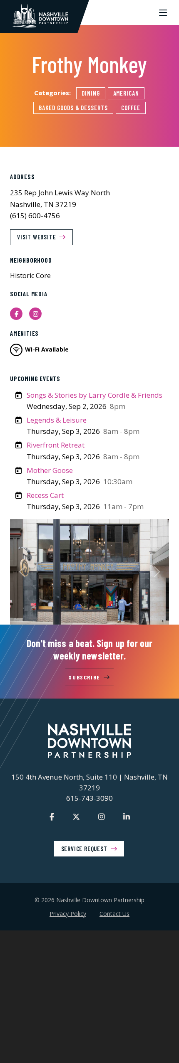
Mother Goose (50, 470)
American (126, 93)
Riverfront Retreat (56, 445)
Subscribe (84, 677)
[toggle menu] (163, 12)
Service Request (84, 848)
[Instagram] (101, 816)
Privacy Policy (68, 914)
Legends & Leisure (57, 420)
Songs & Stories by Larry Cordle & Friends (94, 395)
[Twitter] (76, 816)
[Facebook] (52, 816)
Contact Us (114, 914)
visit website (36, 237)
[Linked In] (126, 816)
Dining (91, 93)
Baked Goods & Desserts (73, 107)
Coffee (130, 107)
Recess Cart (45, 495)
